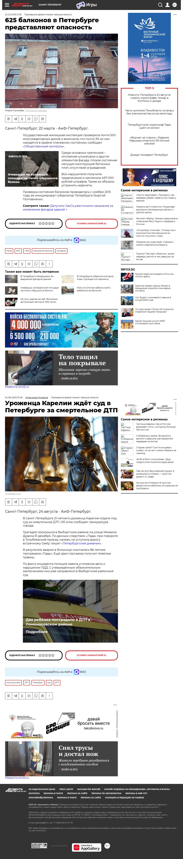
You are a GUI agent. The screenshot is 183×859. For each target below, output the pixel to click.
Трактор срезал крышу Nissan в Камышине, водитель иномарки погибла (152, 288)
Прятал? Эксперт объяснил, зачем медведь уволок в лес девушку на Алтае (155, 256)
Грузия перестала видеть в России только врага (154, 275)
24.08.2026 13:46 (14, 397)
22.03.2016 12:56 (13, 14)
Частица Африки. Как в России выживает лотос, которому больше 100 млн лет (155, 427)
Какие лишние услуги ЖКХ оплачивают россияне (150, 322)
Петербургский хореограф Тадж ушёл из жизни (149, 126)
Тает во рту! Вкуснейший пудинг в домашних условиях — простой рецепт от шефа (155, 474)
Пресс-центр (66, 789)
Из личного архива (36, 110)
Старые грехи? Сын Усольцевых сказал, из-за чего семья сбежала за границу (156, 450)
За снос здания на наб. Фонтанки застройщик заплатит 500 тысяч (39, 300)
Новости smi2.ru (17, 386)
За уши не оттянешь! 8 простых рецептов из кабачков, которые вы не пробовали (157, 485)
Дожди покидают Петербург (149, 154)
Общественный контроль (43, 146)
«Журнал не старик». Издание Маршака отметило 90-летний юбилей (149, 140)
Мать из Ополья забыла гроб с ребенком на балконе (94, 289)
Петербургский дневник (81, 543)
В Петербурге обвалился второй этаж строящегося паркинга (95, 277)
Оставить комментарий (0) (91, 223)
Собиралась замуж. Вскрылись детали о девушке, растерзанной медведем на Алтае (154, 438)
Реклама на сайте (77, 793)
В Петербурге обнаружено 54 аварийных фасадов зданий (37, 277)
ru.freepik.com (13, 493)
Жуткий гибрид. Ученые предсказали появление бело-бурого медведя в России (157, 221)
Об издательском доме (42, 789)
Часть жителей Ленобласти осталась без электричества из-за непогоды (149, 112)
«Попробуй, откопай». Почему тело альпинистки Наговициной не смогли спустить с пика (156, 233)
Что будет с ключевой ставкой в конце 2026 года (153, 298)
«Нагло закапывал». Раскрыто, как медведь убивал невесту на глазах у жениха (156, 198)
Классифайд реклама (41, 798)
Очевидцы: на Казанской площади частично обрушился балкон (39, 289)
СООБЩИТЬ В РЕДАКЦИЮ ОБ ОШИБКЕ (124, 798)
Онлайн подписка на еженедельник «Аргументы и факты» (137, 789)
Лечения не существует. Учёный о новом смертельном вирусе (155, 243)
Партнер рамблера (59, 846)
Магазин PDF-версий (88, 789)
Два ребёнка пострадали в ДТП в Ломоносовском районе (58, 622)
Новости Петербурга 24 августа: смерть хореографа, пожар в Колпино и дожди (149, 98)
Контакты (34, 793)
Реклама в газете (53, 793)
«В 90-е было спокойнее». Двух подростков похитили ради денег (155, 460)
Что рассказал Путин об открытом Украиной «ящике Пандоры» (154, 310)
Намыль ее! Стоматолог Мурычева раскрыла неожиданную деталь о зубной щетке (155, 209)
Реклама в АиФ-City (136, 793)
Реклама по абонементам (106, 793)
